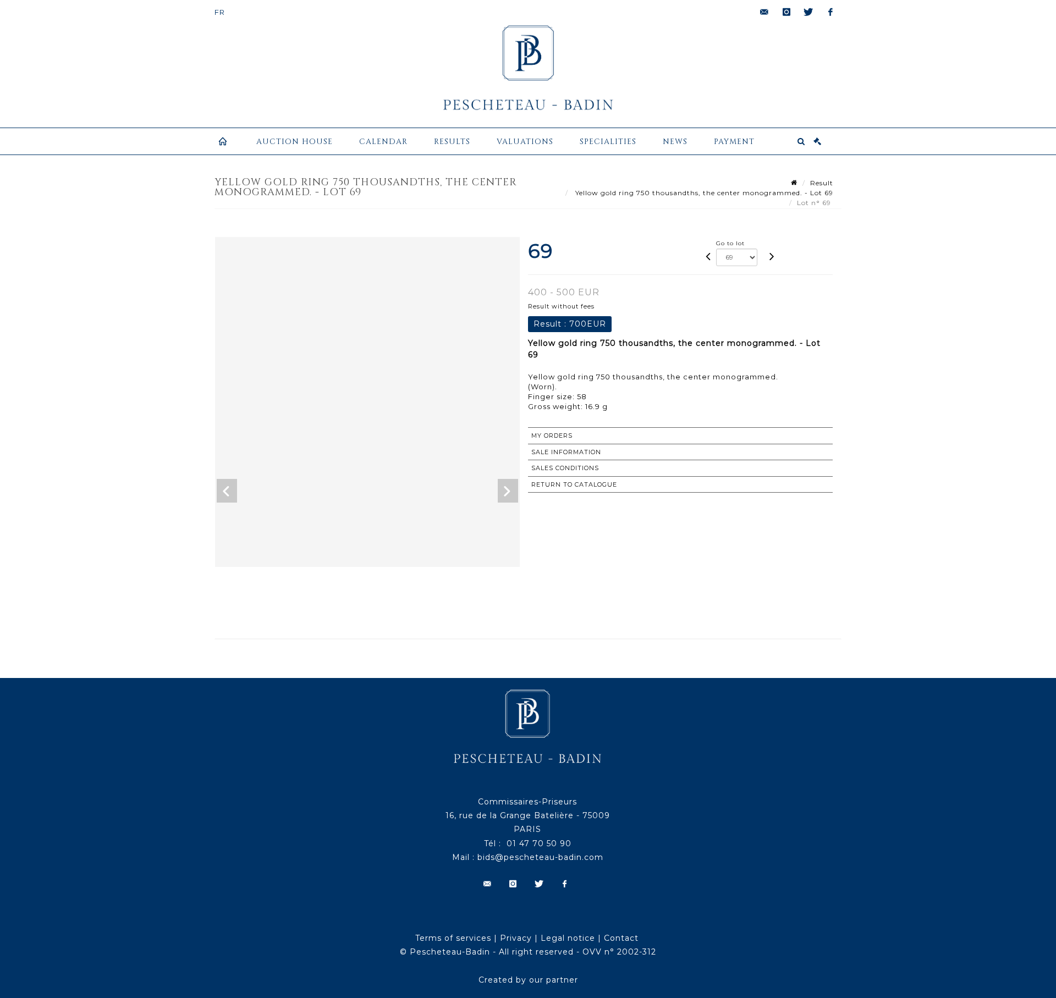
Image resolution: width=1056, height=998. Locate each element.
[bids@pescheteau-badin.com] (765, 12)
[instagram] (787, 12)
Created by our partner (528, 980)
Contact (621, 938)
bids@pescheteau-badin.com (540, 857)
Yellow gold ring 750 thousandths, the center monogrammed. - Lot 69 (703, 193)
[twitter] (809, 12)
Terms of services (453, 938)
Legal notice (568, 938)
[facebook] (831, 12)
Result (821, 183)
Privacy (516, 938)
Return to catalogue (574, 484)
